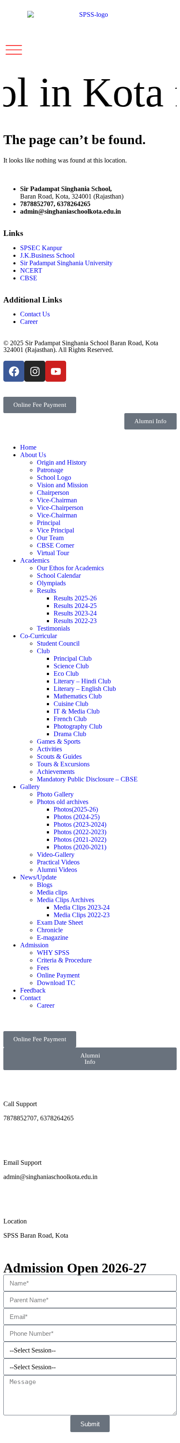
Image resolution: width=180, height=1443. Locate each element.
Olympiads (51, 583)
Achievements (56, 771)
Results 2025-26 (75, 598)
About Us (33, 454)
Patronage (50, 469)
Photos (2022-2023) (80, 831)
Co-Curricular (38, 635)
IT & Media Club (77, 711)
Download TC (56, 982)
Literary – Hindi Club (82, 681)
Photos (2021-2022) (80, 839)
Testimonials (53, 628)
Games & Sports (58, 741)
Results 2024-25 (75, 605)
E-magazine (52, 937)
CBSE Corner (55, 545)
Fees (43, 967)
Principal (48, 522)
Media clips (52, 892)
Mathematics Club (78, 696)
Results (46, 590)
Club (43, 650)
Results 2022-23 (75, 620)
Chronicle (50, 930)
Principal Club (73, 658)
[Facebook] (13, 371)
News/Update (38, 877)
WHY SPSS (53, 952)
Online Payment (58, 975)
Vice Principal (55, 530)
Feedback (33, 990)
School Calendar (59, 575)
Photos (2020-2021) (80, 847)
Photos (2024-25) (77, 816)
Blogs (44, 884)
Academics (34, 560)
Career (45, 1005)
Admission (34, 945)
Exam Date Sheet (60, 922)
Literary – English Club (85, 688)
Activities (49, 749)
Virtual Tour (53, 552)
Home (28, 447)
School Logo (54, 477)
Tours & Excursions (63, 764)
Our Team (50, 537)
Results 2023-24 (75, 613)
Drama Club (70, 733)
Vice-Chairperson (60, 507)
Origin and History (62, 462)
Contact (30, 997)
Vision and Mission (62, 485)
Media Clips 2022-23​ (82, 914)
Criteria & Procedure (64, 960)
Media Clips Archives (65, 899)
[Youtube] (55, 371)
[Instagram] (34, 371)
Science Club (71, 666)
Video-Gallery (56, 854)
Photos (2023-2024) (80, 824)
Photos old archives (62, 801)
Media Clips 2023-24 (82, 907)
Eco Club (66, 673)
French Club (70, 718)
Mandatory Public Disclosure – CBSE (87, 779)
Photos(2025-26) (76, 809)
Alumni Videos (57, 869)
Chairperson (53, 492)
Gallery (30, 786)
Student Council (58, 643)
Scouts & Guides (59, 756)
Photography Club (78, 726)
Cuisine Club (71, 703)
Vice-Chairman (57, 500)
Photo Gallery (55, 794)
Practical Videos (58, 862)
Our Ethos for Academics (70, 568)
